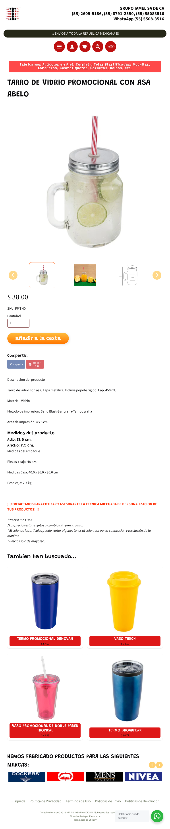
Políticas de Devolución (142, 801)
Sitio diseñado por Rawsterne (85, 816)
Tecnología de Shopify (85, 819)
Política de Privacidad (46, 801)
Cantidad (14, 316)
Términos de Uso (78, 801)
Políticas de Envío (108, 801)
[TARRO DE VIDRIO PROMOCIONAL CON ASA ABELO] (42, 275)
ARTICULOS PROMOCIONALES (81, 812)
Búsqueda (17, 801)
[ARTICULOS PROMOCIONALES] (12, 13)
